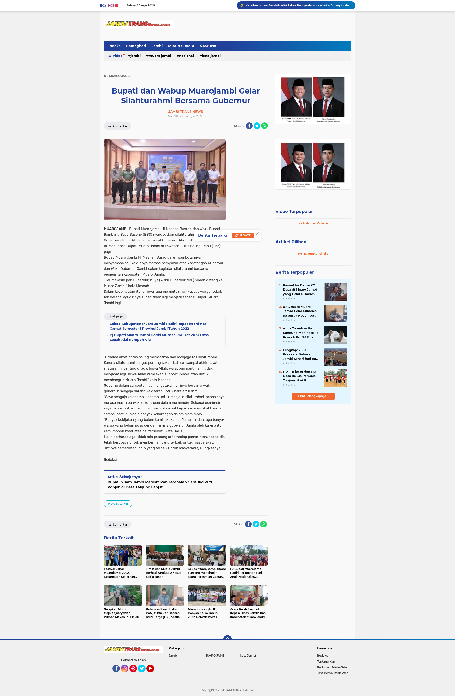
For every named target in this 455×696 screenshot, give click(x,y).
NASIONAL (209, 46)
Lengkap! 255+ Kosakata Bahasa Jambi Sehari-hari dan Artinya (300, 354)
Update (244, 235)
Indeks (114, 46)
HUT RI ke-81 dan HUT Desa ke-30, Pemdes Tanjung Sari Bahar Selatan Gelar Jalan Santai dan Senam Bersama (300, 376)
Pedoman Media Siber (333, 667)
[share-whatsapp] (264, 125)
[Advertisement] (313, 439)
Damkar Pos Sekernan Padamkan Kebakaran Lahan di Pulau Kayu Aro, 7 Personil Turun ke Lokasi (298, 5)
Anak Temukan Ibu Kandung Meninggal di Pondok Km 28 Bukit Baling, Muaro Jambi (301, 332)
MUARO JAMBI (181, 46)
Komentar (119, 126)
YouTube (153, 674)
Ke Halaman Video (312, 223)
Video (118, 56)
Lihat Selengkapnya (312, 396)
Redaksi (322, 655)
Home (113, 5)
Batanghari (136, 46)
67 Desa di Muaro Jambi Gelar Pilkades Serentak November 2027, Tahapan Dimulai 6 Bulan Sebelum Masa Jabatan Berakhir (301, 311)
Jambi (157, 46)
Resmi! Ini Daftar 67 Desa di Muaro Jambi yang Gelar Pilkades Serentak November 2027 (300, 289)
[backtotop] (227, 639)
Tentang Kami (327, 661)
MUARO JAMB (118, 503)
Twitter (144, 674)
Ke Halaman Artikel (312, 253)
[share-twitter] (257, 125)
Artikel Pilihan (290, 242)
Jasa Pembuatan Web (332, 673)
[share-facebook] (249, 125)
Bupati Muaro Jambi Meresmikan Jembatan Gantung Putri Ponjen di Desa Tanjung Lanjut (160, 484)
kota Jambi (211, 56)
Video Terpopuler (294, 211)
